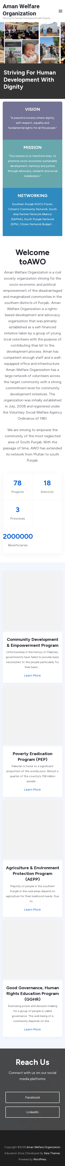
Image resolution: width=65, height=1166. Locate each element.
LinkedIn (32, 1112)
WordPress (39, 1159)
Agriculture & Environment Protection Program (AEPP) (32, 873)
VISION (32, 109)
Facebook (32, 1097)
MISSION (32, 147)
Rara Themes (52, 1153)
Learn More (32, 675)
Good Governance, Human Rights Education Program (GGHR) (32, 993)
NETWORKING (32, 195)
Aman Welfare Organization (43, 1147)
